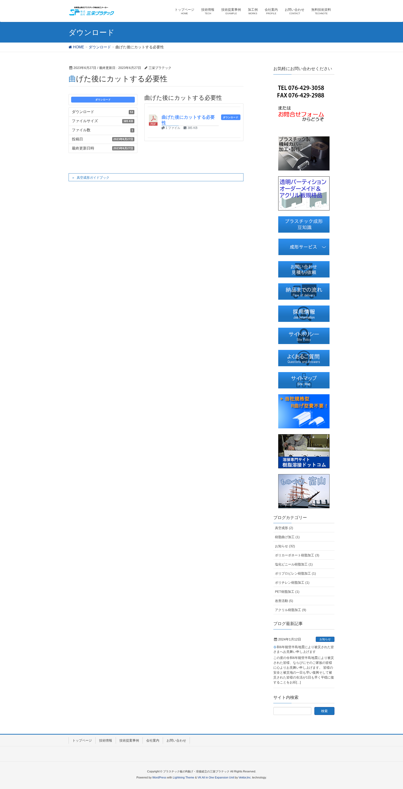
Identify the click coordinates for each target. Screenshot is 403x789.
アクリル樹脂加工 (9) (290, 610)
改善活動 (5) (284, 601)
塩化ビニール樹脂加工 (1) (294, 564)
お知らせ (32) (285, 546)
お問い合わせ (176, 740)
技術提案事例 (129, 740)
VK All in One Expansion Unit (216, 777)
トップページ (82, 740)
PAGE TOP (389, 761)
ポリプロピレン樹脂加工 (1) (295, 573)
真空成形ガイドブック (93, 177)
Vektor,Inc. (245, 777)
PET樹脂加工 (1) (287, 592)
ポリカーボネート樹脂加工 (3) (297, 555)
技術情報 (105, 740)
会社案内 (152, 740)
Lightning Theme (183, 777)
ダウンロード (103, 99)
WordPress (159, 777)
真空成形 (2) (284, 528)
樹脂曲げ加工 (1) (287, 537)
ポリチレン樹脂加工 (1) (292, 582)
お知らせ (325, 639)
